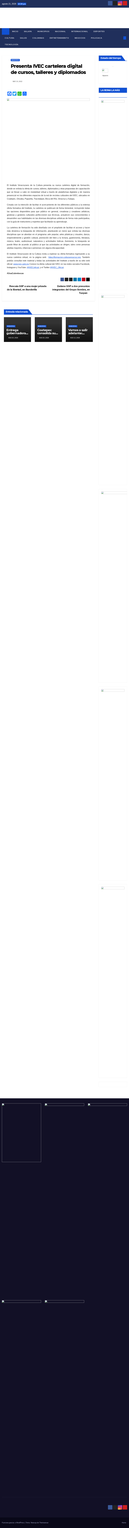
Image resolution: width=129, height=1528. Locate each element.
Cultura (9, 38)
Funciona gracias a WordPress (13, 1523)
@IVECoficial (33, 267)
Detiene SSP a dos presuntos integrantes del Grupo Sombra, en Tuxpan (71, 289)
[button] (120, 38)
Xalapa (28, 31)
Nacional (60, 31)
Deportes (99, 31)
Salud (23, 38)
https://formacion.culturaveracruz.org (64, 257)
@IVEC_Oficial (57, 267)
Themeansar (43, 1523)
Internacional (79, 31)
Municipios (43, 31)
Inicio (15, 31)
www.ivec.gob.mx (21, 264)
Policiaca (96, 38)
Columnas (38, 38)
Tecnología (12, 44)
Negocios (80, 38)
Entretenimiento (59, 38)
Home (124, 1523)
